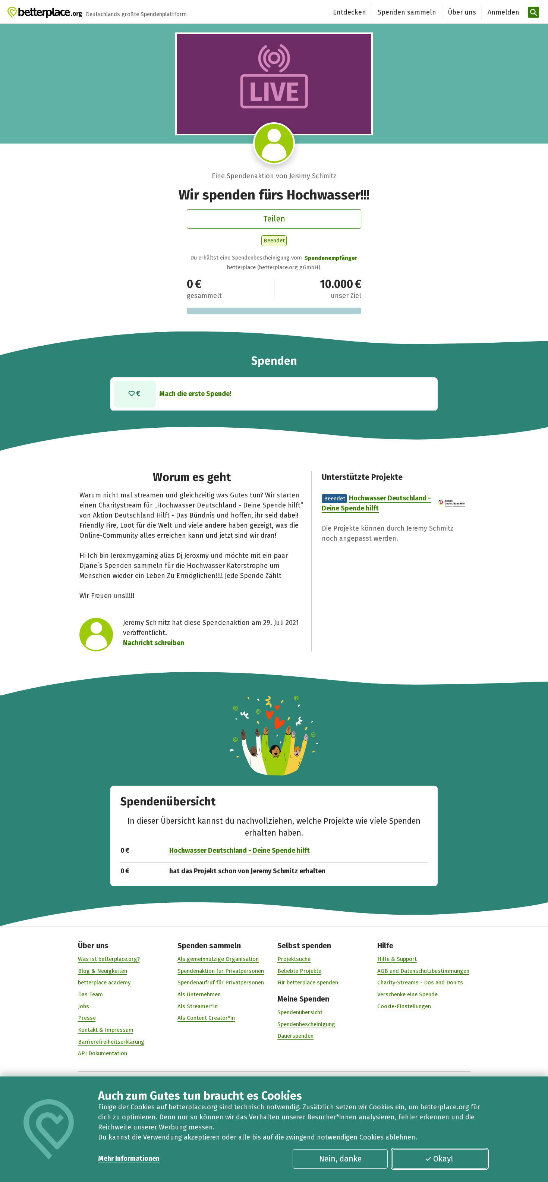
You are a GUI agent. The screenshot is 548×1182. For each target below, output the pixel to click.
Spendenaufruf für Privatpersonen (220, 982)
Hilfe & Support (397, 959)
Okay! (443, 1159)
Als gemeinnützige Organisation (218, 959)
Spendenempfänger (331, 258)
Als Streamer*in (197, 1006)
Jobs (83, 1006)
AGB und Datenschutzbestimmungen (423, 971)
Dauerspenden (295, 1035)
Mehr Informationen (129, 1158)
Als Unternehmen (199, 994)
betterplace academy (104, 982)
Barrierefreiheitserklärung (111, 1041)
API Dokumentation (102, 1053)
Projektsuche (294, 959)
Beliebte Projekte (299, 971)
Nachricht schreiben (153, 643)
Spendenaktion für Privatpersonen (220, 971)
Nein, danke (340, 1159)
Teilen (274, 219)
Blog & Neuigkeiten (102, 971)
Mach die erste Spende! (195, 394)
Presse (87, 1018)
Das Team (90, 994)
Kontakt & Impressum (105, 1030)
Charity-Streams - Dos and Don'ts (420, 982)
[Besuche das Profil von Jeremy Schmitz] (274, 143)
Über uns (462, 12)
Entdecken (349, 12)
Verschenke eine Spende (407, 994)
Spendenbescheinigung (306, 1024)
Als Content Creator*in (206, 1018)
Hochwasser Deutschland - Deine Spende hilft (239, 850)
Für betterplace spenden (307, 982)
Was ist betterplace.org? (109, 959)
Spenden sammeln (407, 12)
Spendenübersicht (299, 1012)
